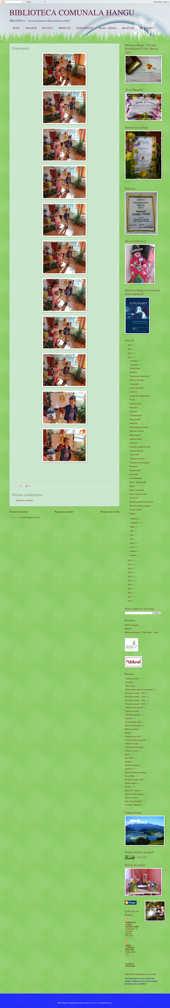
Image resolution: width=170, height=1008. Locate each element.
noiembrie (134, 364)
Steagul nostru (134, 368)
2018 (130, 576)
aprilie (132, 543)
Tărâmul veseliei (131, 797)
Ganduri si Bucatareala (130, 964)
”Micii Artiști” (130, 686)
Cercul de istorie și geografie (135, 740)
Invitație (128, 761)
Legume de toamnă (136, 387)
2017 (130, 580)
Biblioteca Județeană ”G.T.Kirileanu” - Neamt (141, 632)
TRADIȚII (31, 28)
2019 (130, 572)
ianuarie (133, 555)
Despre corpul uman (136, 490)
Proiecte (128, 786)
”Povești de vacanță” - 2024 (135, 696)
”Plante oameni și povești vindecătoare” (139, 689)
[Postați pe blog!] (21, 485)
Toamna (132, 513)
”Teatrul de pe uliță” (132, 711)
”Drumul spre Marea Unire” (139, 376)
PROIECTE (64, 28)
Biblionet (128, 628)
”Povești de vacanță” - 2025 (135, 700)
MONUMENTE (84, 28)
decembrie (134, 360)
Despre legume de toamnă (138, 427)
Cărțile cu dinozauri (136, 380)
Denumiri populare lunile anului (141, 501)
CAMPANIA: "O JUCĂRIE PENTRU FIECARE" (131, 932)
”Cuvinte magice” (136, 415)
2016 (130, 584)
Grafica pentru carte (131, 953)
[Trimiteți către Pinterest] (28, 485)
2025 (130, 349)
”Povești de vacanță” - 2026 (135, 704)
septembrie (134, 522)
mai (131, 539)
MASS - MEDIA (108, 28)
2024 (130, 353)
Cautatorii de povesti (132, 736)
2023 (130, 357)
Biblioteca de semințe (133, 725)
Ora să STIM (129, 776)
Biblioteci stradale (131, 729)
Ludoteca (128, 768)
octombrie (134, 518)
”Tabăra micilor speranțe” (134, 707)
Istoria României (135, 478)
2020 (130, 568)
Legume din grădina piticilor (139, 395)
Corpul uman (134, 384)
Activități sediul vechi (133, 722)
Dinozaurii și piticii (136, 431)
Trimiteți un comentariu (24, 500)
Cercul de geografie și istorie (139, 446)
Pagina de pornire (64, 511)
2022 (130, 560)
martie (132, 547)
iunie (132, 534)
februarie (133, 551)
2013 (130, 597)
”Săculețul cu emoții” (137, 458)
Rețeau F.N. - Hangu (132, 790)
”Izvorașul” (129, 682)
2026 (130, 345)
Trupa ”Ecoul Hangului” (134, 801)
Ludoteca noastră (135, 439)
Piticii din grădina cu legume (140, 505)
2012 (130, 601)
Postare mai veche (110, 511)
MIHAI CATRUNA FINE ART (130, 947)
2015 (130, 588)
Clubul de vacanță (131, 743)
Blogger (128, 732)
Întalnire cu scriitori (132, 765)
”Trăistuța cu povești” (133, 714)
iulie (132, 531)
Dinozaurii (133, 411)
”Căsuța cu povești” (132, 678)
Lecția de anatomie (136, 450)
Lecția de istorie (135, 403)
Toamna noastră (135, 470)
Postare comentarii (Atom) (30, 517)
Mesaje (132, 486)
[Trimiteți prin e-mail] (18, 485)
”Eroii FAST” (134, 454)
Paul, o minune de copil (138, 494)
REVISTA (47, 28)
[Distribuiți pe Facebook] (26, 485)
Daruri (127, 754)
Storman (94, 1003)
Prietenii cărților (131, 783)
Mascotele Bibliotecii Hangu (135, 772)
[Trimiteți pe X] (23, 485)
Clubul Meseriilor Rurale (134, 747)
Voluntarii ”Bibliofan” (133, 804)
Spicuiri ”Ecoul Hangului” (134, 794)
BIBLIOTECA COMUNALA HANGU (71, 12)
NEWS (16, 28)
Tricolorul (133, 372)
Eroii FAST (133, 474)
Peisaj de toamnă (135, 509)
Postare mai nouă (18, 511)
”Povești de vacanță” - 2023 (135, 693)
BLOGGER (128, 28)
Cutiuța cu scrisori (131, 750)
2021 (130, 564)
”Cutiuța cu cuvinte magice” (139, 462)
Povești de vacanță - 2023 (134, 779)
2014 (130, 593)
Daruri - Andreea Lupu (137, 482)
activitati (128, 718)
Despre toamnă (134, 419)
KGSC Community (132, 625)
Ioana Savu (133, 391)
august (132, 526)
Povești (132, 399)
